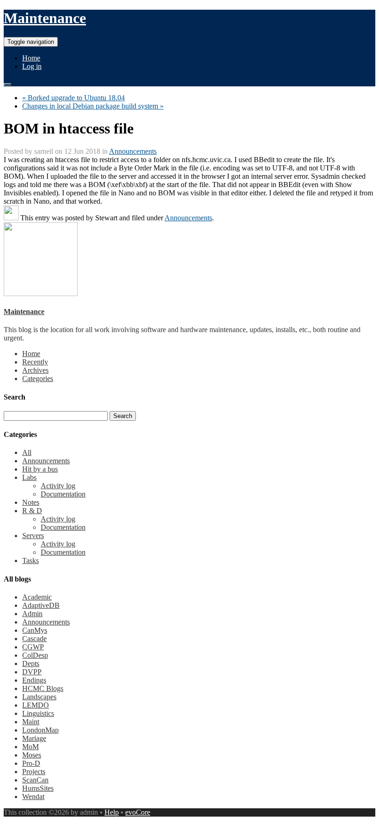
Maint (30, 722)
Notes (30, 502)
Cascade (34, 638)
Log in (32, 66)
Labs (29, 477)
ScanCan (35, 780)
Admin (32, 614)
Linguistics (38, 713)
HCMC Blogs (42, 688)
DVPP (32, 672)
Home (31, 58)
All (26, 452)
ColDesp (35, 655)
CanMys (34, 630)
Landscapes (39, 697)
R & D (32, 511)
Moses (31, 755)
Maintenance (45, 18)
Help (111, 812)
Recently (35, 362)
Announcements (133, 151)
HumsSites (38, 788)
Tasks (30, 560)
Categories (37, 378)
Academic (37, 597)
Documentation (63, 494)
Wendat (33, 796)
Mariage (34, 738)
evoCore (137, 812)
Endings (34, 680)
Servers (33, 535)
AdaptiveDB (41, 605)
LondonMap (40, 730)
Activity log (58, 486)
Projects (33, 772)
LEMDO (35, 705)
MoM (30, 747)
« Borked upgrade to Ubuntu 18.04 (73, 98)
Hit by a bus (40, 469)
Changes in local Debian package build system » (93, 106)
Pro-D (31, 763)
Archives (35, 370)
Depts (30, 663)
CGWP (33, 647)
